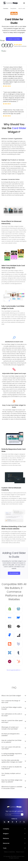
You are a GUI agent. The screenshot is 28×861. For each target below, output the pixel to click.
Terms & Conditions (9, 852)
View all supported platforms (13, 670)
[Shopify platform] (10, 609)
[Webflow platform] (18, 617)
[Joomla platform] (10, 653)
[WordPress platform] (18, 609)
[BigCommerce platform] (18, 635)
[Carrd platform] (18, 644)
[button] (22, 814)
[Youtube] (8, 821)
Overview (5, 8)
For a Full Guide (14, 573)
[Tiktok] (20, 821)
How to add (22, 8)
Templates (13, 8)
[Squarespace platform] (18, 626)
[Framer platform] (10, 635)
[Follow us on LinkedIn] (4, 821)
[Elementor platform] (10, 661)
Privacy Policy (20, 852)
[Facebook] (16, 821)
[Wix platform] (10, 617)
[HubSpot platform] (18, 661)
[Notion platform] (10, 626)
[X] (24, 821)
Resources (6, 843)
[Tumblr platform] (18, 653)
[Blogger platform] (10, 644)
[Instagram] (12, 821)
